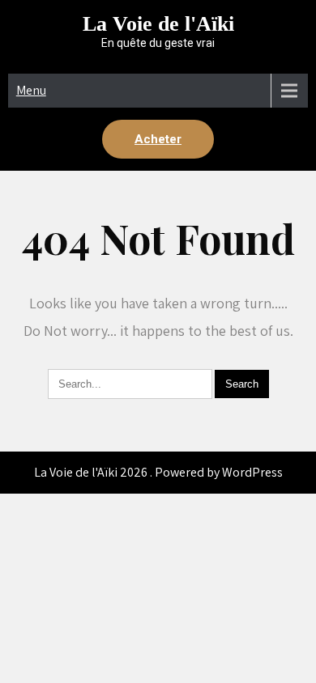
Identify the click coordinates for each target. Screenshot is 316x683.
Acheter (158, 139)
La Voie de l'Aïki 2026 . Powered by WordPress (158, 472)
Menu (31, 90)
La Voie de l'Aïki (158, 24)
